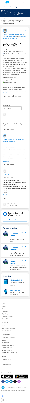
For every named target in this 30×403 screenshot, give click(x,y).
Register (20, 13)
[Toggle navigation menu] (26, 7)
